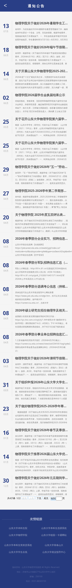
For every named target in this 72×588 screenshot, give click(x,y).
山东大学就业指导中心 (53, 552)
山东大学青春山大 (54, 545)
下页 (39, 498)
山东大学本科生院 (18, 528)
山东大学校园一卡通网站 (54, 535)
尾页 (46, 498)
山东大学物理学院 (18, 535)
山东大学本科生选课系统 (54, 528)
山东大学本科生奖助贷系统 (18, 545)
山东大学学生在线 (18, 552)
